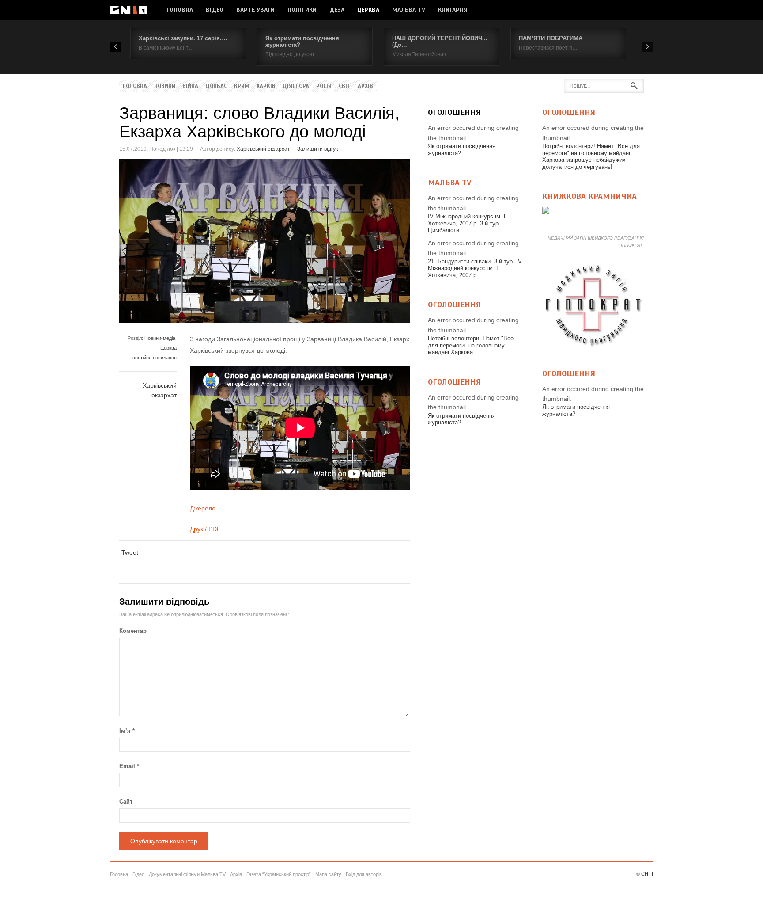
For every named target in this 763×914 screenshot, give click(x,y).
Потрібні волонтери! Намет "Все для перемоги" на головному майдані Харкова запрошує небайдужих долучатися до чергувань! (591, 156)
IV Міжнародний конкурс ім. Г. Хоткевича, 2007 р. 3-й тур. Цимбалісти (468, 223)
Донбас (216, 86)
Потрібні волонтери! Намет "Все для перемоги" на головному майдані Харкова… (471, 345)
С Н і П (128, 10)
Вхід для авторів (364, 874)
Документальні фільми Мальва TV (187, 874)
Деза (336, 10)
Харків (266, 86)
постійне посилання (154, 357)
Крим (241, 86)
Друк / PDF (205, 529)
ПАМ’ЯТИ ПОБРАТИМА (550, 38)
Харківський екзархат (263, 149)
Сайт (125, 801)
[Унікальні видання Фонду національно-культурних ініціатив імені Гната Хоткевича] (545, 211)
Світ (345, 86)
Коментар (133, 631)
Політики (302, 10)
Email (129, 766)
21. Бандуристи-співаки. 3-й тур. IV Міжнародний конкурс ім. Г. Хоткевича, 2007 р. (475, 268)
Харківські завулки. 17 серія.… (183, 38)
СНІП (647, 873)
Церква (368, 10)
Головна (179, 10)
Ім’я (127, 730)
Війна (190, 86)
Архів (365, 86)
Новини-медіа (159, 338)
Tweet (129, 552)
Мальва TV (408, 10)
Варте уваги (255, 10)
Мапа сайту (328, 874)
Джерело (202, 508)
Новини (164, 86)
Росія (324, 86)
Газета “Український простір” (278, 874)
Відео (214, 10)
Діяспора (296, 86)
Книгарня (453, 10)
